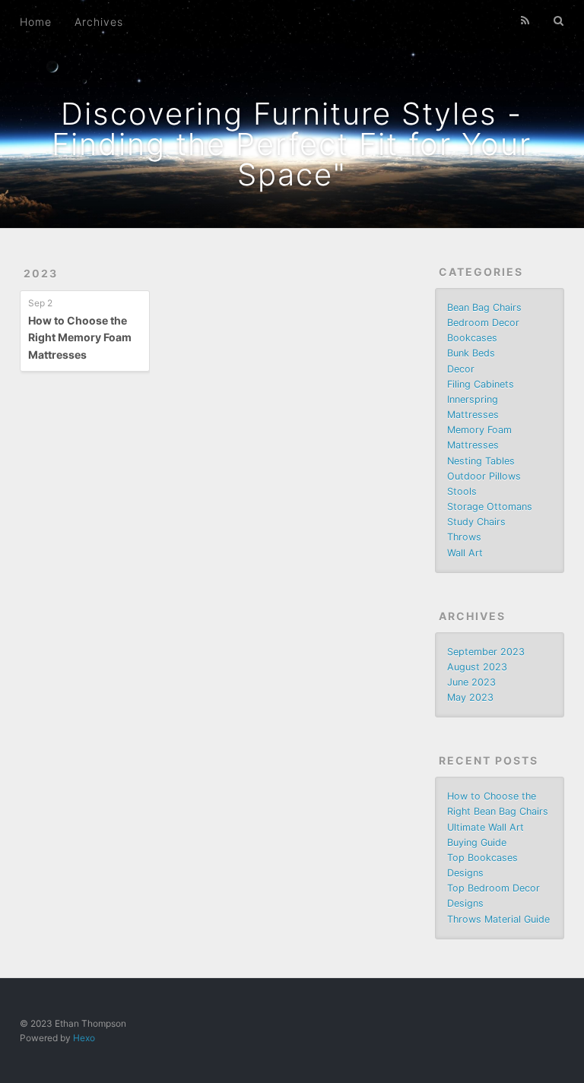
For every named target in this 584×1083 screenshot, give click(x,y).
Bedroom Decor (483, 322)
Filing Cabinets (480, 384)
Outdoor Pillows (484, 476)
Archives (99, 21)
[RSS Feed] (525, 20)
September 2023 (486, 651)
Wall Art (465, 553)
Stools (462, 491)
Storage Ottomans (489, 506)
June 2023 (471, 682)
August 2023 (477, 667)
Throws (464, 537)
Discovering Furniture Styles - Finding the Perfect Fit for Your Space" (292, 144)
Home (36, 21)
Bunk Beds (471, 353)
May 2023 (470, 697)
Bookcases (472, 338)
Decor (460, 369)
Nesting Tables (481, 461)
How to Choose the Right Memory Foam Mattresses (80, 337)
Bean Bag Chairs (484, 307)
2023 (41, 273)
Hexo (84, 1037)
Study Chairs (476, 521)
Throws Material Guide (498, 919)
